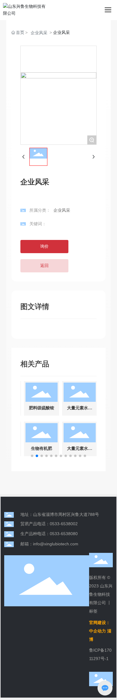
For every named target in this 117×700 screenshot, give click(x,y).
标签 (93, 611)
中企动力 (97, 631)
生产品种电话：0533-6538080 (49, 533)
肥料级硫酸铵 (40, 408)
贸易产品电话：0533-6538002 (49, 523)
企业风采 (39, 32)
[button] (32, 456)
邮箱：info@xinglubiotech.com (49, 543)
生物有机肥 (40, 448)
